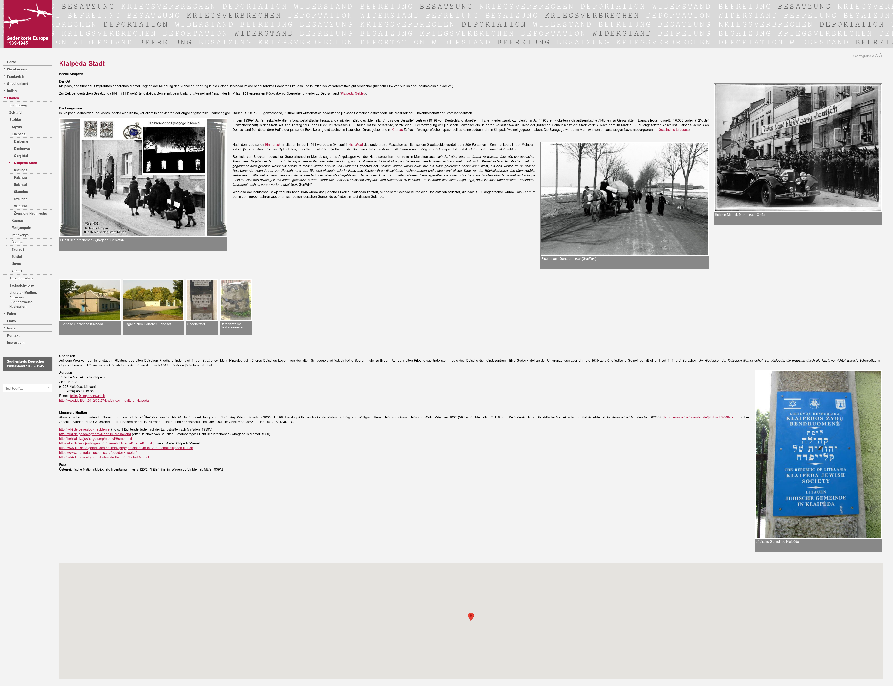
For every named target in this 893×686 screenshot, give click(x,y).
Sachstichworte (21, 285)
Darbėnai (21, 141)
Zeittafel (15, 112)
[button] (471, 617)
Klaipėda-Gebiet (353, 93)
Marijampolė (21, 227)
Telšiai (17, 256)
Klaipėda (19, 134)
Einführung (18, 105)
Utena (16, 263)
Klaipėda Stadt (25, 162)
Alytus (17, 126)
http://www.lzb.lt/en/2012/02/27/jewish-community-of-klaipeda (104, 400)
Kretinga (20, 170)
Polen (11, 313)
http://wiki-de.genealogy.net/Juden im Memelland (95, 433)
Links (11, 320)
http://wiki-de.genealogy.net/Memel (84, 429)
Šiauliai (17, 242)
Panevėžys (20, 234)
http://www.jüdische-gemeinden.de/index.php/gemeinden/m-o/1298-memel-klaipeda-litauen (126, 447)
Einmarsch (273, 144)
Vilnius (17, 270)
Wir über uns (17, 69)
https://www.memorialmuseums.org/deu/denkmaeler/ (98, 452)
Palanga (20, 177)
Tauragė (18, 249)
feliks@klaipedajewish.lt (87, 395)
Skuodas (21, 191)
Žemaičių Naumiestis (30, 213)
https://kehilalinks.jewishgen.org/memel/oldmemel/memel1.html (105, 443)
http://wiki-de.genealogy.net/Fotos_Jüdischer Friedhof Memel (104, 457)
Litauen (13, 98)
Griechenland (17, 83)
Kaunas (18, 220)
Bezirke (15, 119)
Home (11, 62)
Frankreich (15, 76)
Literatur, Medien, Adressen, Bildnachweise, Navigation (23, 299)
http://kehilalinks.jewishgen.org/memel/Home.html (95, 438)
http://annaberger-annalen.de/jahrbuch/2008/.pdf (700, 417)
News (11, 328)
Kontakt (13, 335)
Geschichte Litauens (674, 129)
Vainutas (21, 206)
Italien (12, 90)
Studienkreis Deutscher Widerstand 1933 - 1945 (25, 363)
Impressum (15, 342)
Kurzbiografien (21, 278)
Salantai (20, 184)
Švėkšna (20, 198)
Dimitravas (22, 148)
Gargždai (21, 155)
